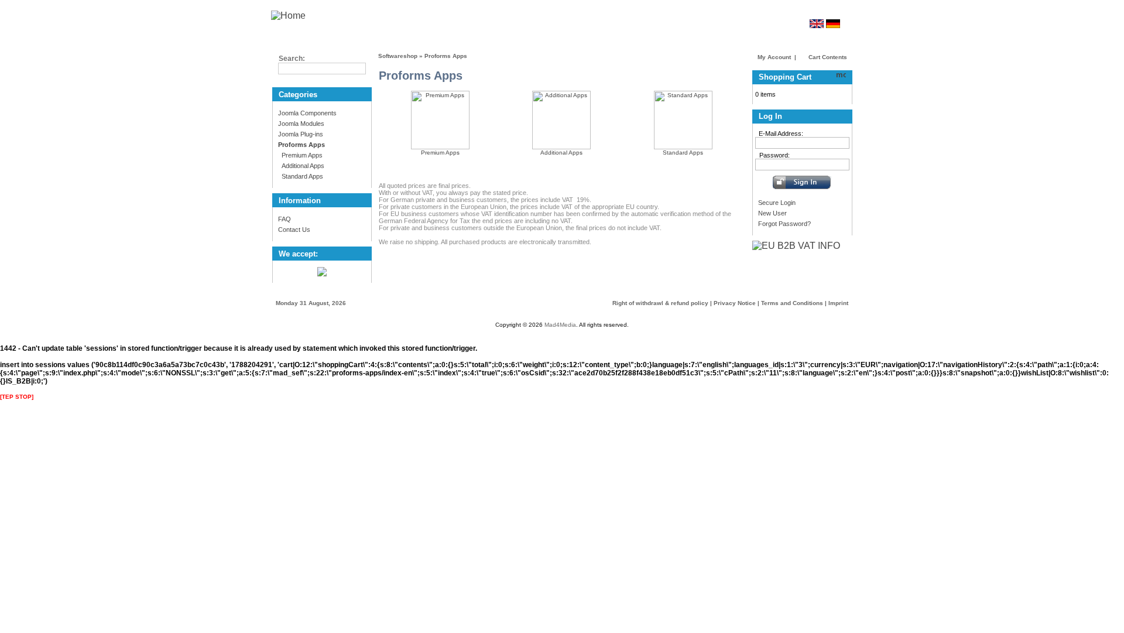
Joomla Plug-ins (300, 134)
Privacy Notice (735, 303)
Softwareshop (397, 56)
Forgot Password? (784, 223)
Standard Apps (300, 176)
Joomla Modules (301, 123)
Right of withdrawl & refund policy (660, 303)
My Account (774, 57)
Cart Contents (827, 57)
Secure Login (777, 202)
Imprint (838, 303)
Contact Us (294, 229)
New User (772, 213)
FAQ (284, 219)
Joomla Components (307, 113)
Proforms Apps (445, 56)
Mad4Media (560, 324)
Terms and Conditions (792, 303)
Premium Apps (300, 155)
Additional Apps (301, 165)
